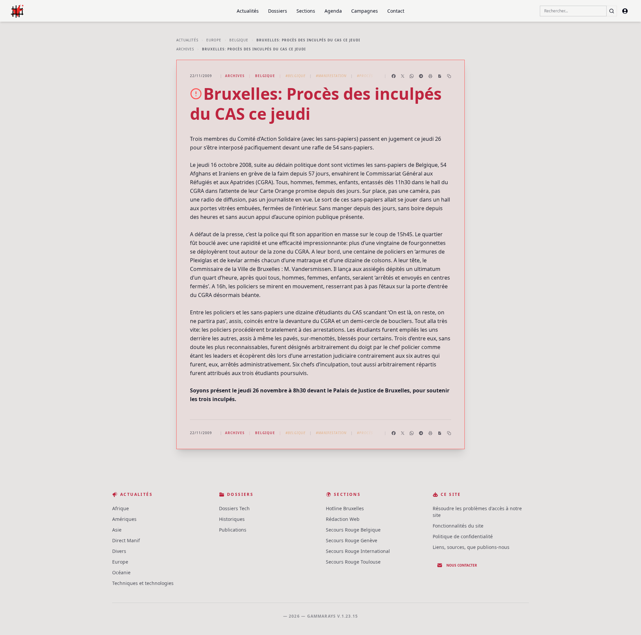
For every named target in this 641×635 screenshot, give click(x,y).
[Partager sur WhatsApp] (412, 76)
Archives (185, 49)
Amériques (124, 519)
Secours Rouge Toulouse (353, 562)
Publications (232, 530)
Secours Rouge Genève (351, 540)
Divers (119, 551)
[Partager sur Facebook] (394, 76)
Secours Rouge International (358, 551)
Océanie (121, 572)
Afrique (120, 508)
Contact (395, 11)
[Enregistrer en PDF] (440, 76)
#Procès (365, 75)
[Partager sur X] (402, 76)
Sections (305, 11)
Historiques (232, 519)
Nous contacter (461, 565)
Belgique (238, 40)
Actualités (248, 11)
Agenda (333, 11)
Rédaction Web (343, 519)
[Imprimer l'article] (430, 76)
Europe (213, 40)
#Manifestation (331, 75)
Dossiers (277, 11)
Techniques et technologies (143, 583)
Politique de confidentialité (463, 536)
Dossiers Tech (234, 508)
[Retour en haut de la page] (626, 620)
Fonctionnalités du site (458, 526)
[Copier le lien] (449, 76)
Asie (117, 530)
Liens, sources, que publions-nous (471, 547)
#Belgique (295, 75)
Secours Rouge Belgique (353, 530)
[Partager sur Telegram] (421, 76)
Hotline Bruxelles (345, 508)
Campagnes (364, 11)
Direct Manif (126, 540)
